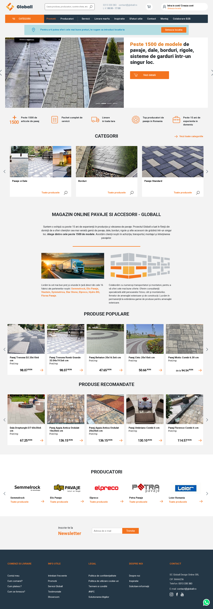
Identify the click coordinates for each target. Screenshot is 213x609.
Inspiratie (119, 18)
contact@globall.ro (128, 5)
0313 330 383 (109, 5)
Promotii (51, 18)
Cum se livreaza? (16, 591)
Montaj (164, 18)
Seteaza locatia (173, 29)
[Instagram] (171, 594)
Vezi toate (190, 136)
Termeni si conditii (98, 586)
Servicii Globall (55, 586)
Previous (5, 171)
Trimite (130, 530)
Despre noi (134, 575)
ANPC (92, 591)
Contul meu (13, 575)
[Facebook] (177, 594)
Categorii (25, 18)
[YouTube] (182, 594)
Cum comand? (15, 581)
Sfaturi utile (136, 18)
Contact (151, 18)
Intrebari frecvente (57, 575)
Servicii (86, 18)
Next (207, 171)
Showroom (53, 597)
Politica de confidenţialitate (102, 575)
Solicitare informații (139, 586)
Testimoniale (54, 591)
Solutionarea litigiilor (99, 597)
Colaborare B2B (182, 18)
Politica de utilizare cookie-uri (104, 581)
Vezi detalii (149, 75)
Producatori (67, 18)
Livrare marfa (102, 18)
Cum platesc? (14, 586)
